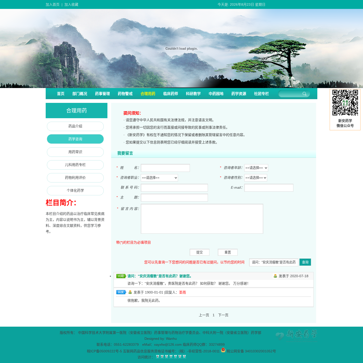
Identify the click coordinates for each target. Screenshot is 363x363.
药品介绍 (75, 126)
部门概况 (79, 93)
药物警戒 (125, 93)
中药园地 (216, 93)
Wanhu (171, 338)
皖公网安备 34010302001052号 (251, 351)
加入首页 (53, 4)
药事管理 (102, 93)
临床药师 (170, 93)
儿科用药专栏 (75, 165)
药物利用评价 (75, 178)
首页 (60, 93)
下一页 (223, 315)
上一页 (204, 315)
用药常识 (75, 152)
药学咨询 (75, 139)
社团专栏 (261, 93)
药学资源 (238, 93)
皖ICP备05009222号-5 (104, 351)
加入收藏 (71, 4)
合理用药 (148, 93)
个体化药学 (75, 190)
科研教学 (193, 93)
